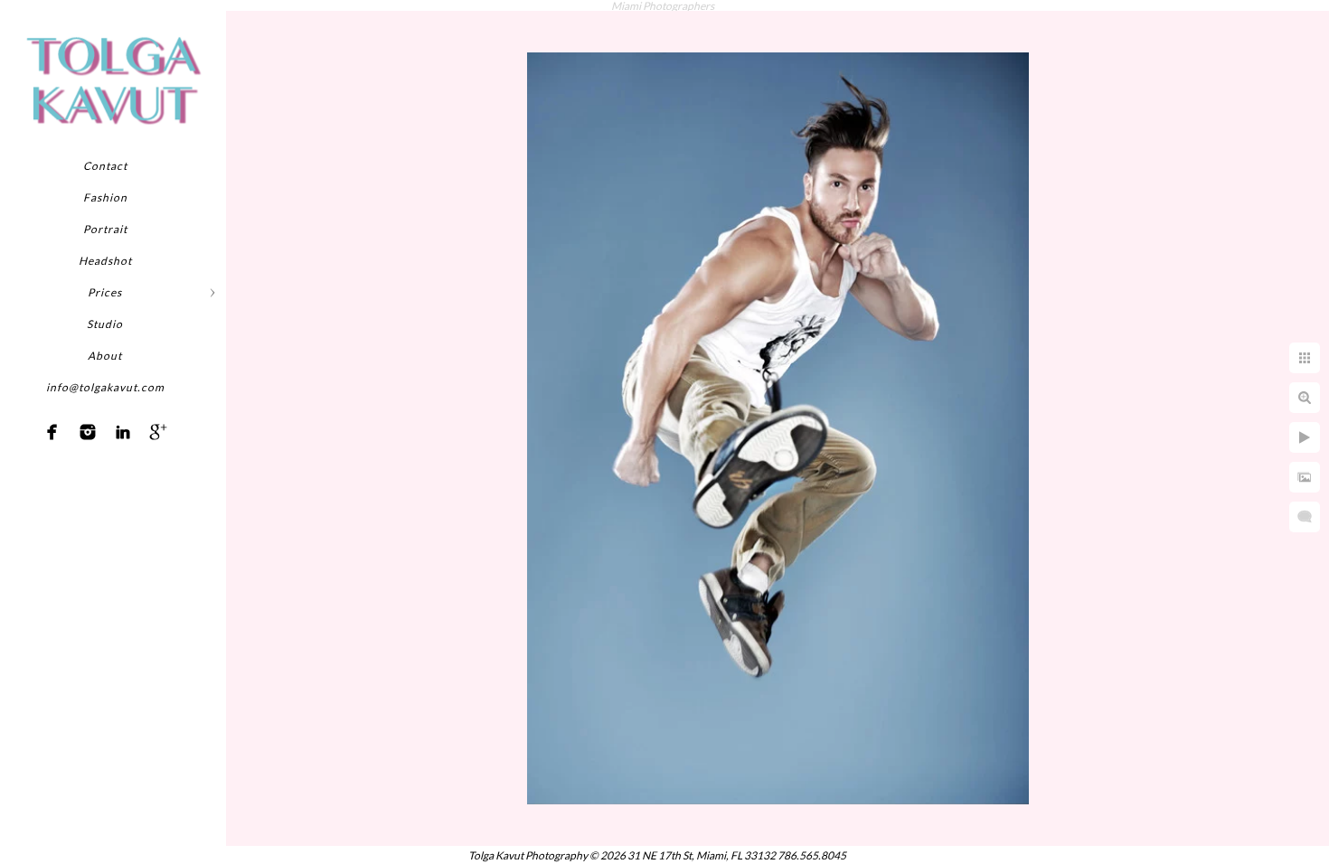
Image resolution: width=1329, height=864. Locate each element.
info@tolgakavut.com (105, 387)
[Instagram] (87, 432)
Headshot (105, 261)
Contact (105, 166)
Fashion (105, 197)
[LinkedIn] (123, 432)
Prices (105, 292)
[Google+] (158, 432)
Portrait (105, 229)
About (105, 355)
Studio (105, 324)
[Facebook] (52, 432)
